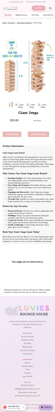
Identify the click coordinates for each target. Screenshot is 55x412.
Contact (27, 373)
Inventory (11, 23)
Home (5, 23)
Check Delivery (39, 134)
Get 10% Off (27, 377)
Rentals (8, 15)
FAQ (27, 370)
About (27, 363)
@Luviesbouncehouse (28, 392)
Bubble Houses (21, 15)
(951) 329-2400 (27, 385)
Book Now (38, 8)
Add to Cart (12, 134)
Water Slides (28, 347)
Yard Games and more (24, 23)
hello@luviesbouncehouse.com (27, 389)
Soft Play (35, 15)
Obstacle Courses (27, 350)
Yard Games (27, 354)
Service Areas (27, 366)
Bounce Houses (27, 337)
